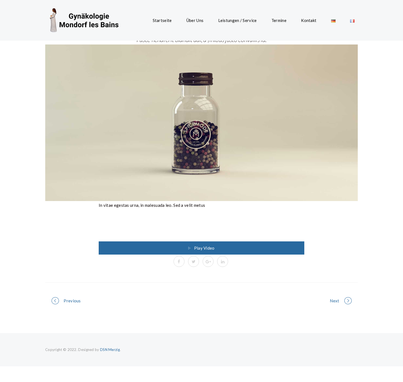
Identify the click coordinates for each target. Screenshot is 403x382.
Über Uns (194, 20)
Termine (278, 20)
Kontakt (308, 20)
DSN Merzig (110, 349)
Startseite (162, 20)
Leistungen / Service (237, 20)
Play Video (204, 248)
